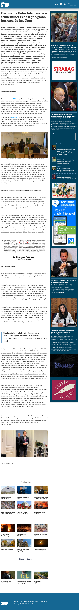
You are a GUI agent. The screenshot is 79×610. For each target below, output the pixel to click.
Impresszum (43, 601)
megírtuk (14, 117)
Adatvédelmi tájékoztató (31, 601)
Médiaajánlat (18, 601)
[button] (55, 4)
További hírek (26, 482)
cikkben (15, 99)
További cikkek (25, 559)
